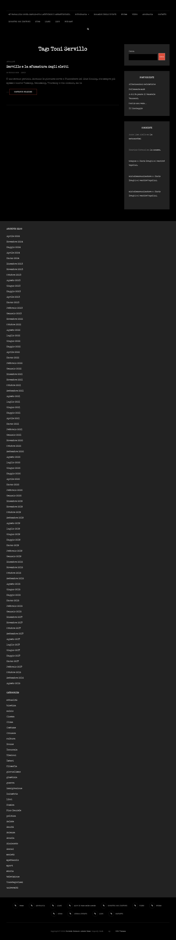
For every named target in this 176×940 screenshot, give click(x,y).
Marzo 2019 (12, 545)
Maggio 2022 (13, 346)
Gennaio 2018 (14, 611)
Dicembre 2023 (14, 264)
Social (10, 849)
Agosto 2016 (13, 683)
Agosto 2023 (13, 280)
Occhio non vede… (138, 103)
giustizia (11, 777)
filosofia (11, 766)
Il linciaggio (136, 108)
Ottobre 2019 (13, 512)
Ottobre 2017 (13, 628)
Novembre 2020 (14, 440)
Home (88, 931)
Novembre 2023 (14, 269)
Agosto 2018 (13, 584)
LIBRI (47, 22)
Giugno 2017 (13, 650)
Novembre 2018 (14, 567)
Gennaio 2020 (14, 496)
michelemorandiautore (140, 176)
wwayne (132, 161)
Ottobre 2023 (13, 275)
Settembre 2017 (14, 634)
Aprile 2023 (13, 297)
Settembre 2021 (15, 391)
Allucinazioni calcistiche (142, 84)
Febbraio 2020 (14, 490)
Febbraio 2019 (14, 551)
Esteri (10, 761)
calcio (10, 711)
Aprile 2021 (13, 418)
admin (23, 72)
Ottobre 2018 (13, 573)
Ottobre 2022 (13, 324)
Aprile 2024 (13, 253)
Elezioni (11, 755)
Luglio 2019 (13, 529)
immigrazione (14, 788)
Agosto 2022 (13, 330)
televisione (12, 877)
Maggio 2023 (13, 291)
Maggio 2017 (13, 656)
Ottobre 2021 (13, 385)
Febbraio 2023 (14, 308)
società (10, 854)
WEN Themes (120, 931)
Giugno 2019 (13, 534)
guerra (10, 783)
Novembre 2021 (14, 380)
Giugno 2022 (13, 341)
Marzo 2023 (12, 302)
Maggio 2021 (13, 413)
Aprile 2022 (13, 352)
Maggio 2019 (13, 540)
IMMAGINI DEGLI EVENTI (105, 14)
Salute (10, 821)
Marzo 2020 (12, 484)
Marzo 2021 (12, 424)
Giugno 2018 (13, 589)
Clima (9, 722)
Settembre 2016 (15, 678)
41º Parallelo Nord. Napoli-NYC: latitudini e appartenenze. (39, 14)
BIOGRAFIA (147, 14)
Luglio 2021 (13, 402)
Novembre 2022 (14, 319)
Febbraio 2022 (14, 363)
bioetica (11, 705)
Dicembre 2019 (14, 501)
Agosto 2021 (13, 396)
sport (9, 866)
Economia (12, 750)
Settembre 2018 (15, 578)
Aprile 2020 (13, 479)
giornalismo (13, 772)
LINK (57, 22)
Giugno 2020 (13, 468)
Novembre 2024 (14, 242)
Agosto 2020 (13, 457)
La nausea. (155, 150)
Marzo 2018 (12, 600)
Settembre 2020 (15, 451)
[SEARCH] (88, 29)
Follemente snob (137, 89)
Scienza (10, 832)
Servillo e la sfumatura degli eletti (37, 66)
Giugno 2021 (13, 407)
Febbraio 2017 (14, 667)
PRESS (124, 14)
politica (11, 816)
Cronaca (11, 733)
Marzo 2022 (12, 358)
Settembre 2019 (15, 518)
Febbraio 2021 (14, 429)
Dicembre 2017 (14, 617)
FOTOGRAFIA (81, 14)
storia (10, 871)
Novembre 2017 (14, 622)
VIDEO (135, 14)
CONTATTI (162, 14)
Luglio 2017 (13, 645)
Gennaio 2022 (14, 369)
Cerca (131, 51)
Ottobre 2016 (13, 672)
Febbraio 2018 (14, 606)
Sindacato (12, 843)
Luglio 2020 (13, 462)
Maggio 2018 (13, 595)
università (12, 888)
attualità (10, 62)
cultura (10, 739)
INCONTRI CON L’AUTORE (19, 22)
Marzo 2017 (12, 661)
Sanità (10, 827)
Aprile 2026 (13, 236)
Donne (10, 744)
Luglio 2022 (13, 335)
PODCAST (69, 22)
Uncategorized (14, 882)
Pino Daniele (13, 810)
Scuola (10, 838)
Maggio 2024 (13, 247)
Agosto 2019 (13, 523)
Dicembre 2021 (14, 374)
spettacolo (12, 860)
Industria (12, 794)
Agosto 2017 (13, 639)
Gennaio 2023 (14, 313)
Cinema (10, 716)
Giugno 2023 (13, 286)
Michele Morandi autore (76, 931)
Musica (10, 805)
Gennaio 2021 (13, 435)
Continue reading (25, 93)
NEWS (37, 22)
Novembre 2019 (14, 507)
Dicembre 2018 (14, 562)
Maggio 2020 (13, 473)
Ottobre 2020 (13, 446)
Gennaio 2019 (13, 556)
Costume (11, 728)
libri (9, 799)
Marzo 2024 (12, 258)
